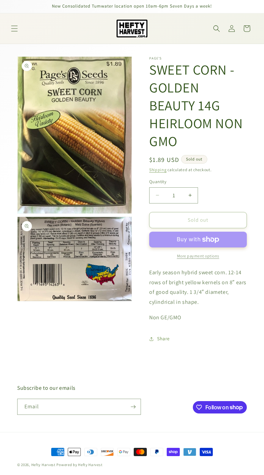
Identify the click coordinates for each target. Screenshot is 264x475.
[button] (14, 28)
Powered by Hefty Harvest (79, 464)
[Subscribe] (133, 407)
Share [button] (163, 338)
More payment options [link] (198, 255)
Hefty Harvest (43, 464)
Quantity (157, 182)
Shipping (158, 169)
